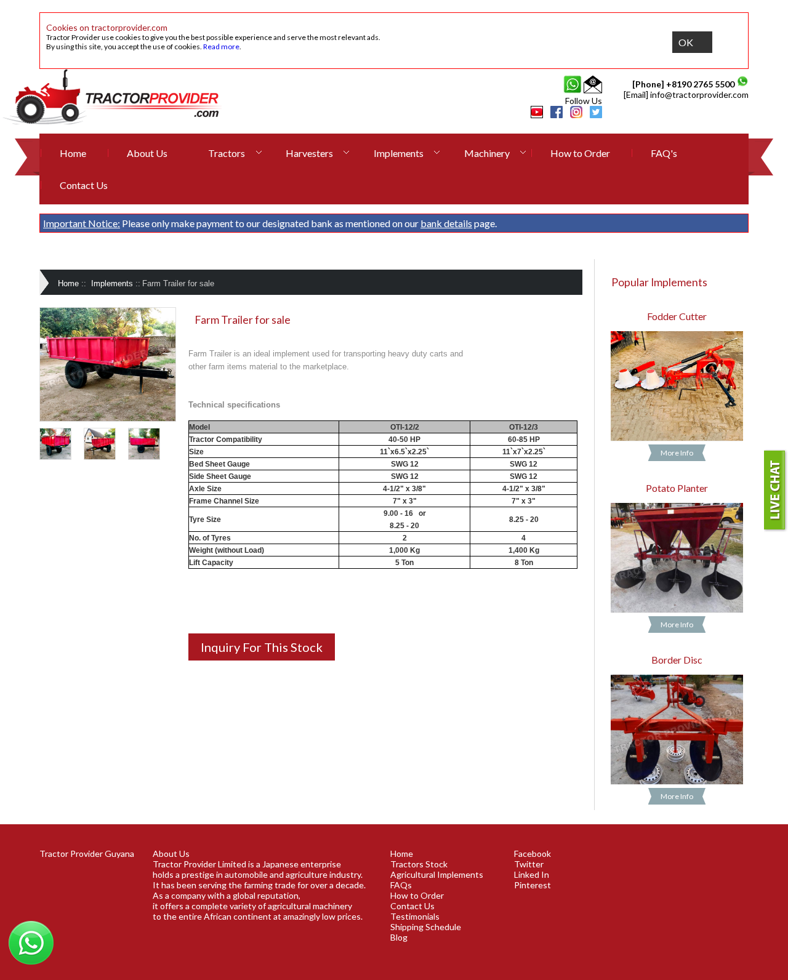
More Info (677, 452)
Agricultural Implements (436, 874)
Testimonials (415, 916)
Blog (399, 937)
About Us (147, 153)
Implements (399, 153)
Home (73, 153)
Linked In (531, 874)
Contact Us (84, 185)
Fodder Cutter (677, 316)
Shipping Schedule (425, 927)
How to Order (580, 153)
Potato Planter (677, 488)
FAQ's (664, 153)
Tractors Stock (419, 864)
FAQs (401, 885)
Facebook (532, 853)
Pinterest (532, 885)
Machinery (487, 153)
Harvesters (309, 153)
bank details (446, 223)
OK (685, 42)
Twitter (529, 864)
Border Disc (676, 659)
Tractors (226, 153)
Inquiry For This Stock (262, 647)
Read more (221, 46)
